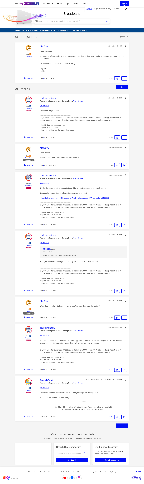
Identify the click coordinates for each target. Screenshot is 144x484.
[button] (125, 46)
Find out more (78, 101)
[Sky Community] (29, 3)
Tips (67, 3)
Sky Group (113, 472)
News (59, 3)
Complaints (93, 472)
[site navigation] (16, 3)
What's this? (28, 56)
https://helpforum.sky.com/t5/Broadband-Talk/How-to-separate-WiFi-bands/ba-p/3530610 (74, 198)
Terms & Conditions (46, 472)
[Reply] (124, 78)
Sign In (124, 4)
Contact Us (103, 472)
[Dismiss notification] (126, 8)
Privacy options (32, 472)
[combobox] (77, 21)
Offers (85, 3)
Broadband (72, 14)
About (75, 3)
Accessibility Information (80, 472)
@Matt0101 (44, 106)
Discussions (47, 3)
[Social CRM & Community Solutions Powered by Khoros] (136, 478)
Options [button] (122, 37)
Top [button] (139, 472)
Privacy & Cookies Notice (62, 472)
